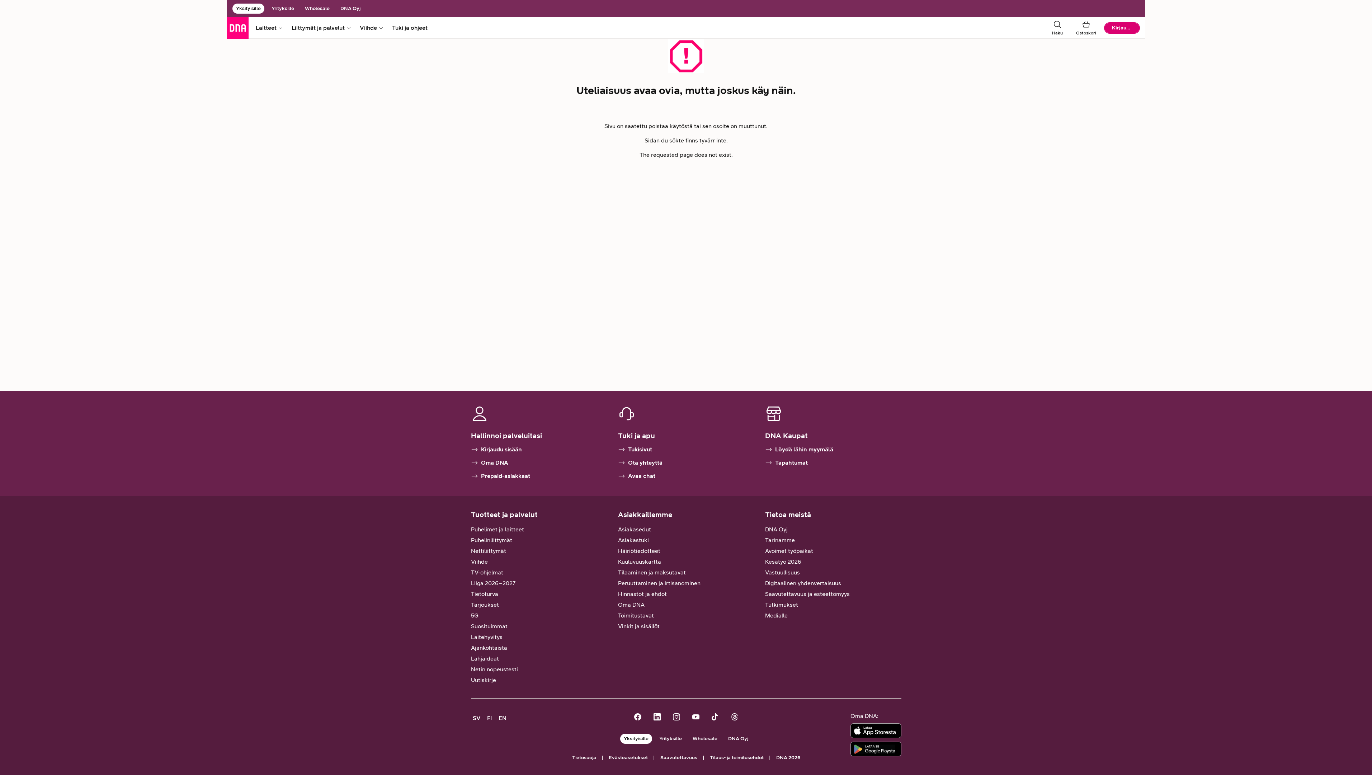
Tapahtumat (791, 462)
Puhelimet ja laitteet (497, 529)
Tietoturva (484, 594)
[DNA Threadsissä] (734, 718)
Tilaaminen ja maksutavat (652, 572)
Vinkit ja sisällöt (639, 626)
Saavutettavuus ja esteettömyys (807, 594)
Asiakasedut (634, 529)
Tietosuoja (584, 758)
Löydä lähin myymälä (804, 449)
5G (474, 615)
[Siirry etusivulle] (238, 28)
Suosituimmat (489, 626)
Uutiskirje (483, 680)
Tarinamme (780, 540)
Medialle (776, 615)
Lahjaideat (485, 658)
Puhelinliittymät (491, 540)
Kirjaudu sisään (501, 449)
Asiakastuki (633, 540)
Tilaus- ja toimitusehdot (737, 758)
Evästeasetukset (628, 758)
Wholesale (317, 8)
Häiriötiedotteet (639, 551)
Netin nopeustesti (494, 669)
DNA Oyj (350, 8)
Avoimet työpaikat (789, 551)
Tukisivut (640, 449)
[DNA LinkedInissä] (657, 718)
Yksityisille (248, 8)
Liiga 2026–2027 (493, 583)
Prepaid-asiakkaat (505, 476)
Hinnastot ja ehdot (642, 594)
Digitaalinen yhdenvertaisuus (803, 583)
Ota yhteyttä (645, 462)
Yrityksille (283, 8)
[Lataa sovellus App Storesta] (875, 730)
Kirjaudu (1122, 28)
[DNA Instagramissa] (676, 718)
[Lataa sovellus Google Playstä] (875, 749)
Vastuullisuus (782, 572)
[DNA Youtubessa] (696, 718)
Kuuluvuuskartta (639, 561)
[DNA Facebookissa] (637, 718)
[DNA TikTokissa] (715, 718)
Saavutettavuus (678, 758)
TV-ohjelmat (487, 572)
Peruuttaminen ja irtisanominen (659, 583)
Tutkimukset (781, 604)
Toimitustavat (636, 615)
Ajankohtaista (489, 647)
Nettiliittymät (488, 551)
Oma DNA (494, 462)
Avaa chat (641, 476)
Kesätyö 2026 (783, 561)
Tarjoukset (485, 604)
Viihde (479, 561)
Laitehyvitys (487, 637)
